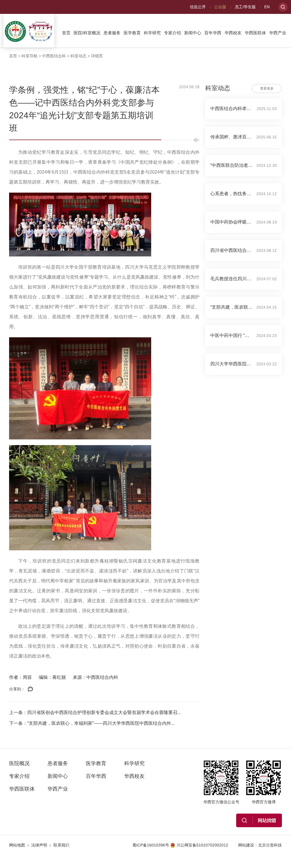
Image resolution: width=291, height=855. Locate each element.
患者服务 (111, 32)
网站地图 (17, 845)
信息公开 (198, 7)
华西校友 (233, 32)
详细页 (97, 56)
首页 (66, 32)
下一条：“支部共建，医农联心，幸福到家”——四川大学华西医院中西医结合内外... (91, 723)
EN (267, 7)
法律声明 (39, 845)
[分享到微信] (30, 689)
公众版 (220, 7)
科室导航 (30, 56)
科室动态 (78, 56)
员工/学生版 (245, 7)
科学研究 (152, 32)
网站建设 (246, 845)
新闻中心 (192, 32)
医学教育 (132, 32)
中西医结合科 (54, 56)
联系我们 (61, 845)
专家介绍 (172, 32)
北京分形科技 (270, 845)
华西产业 (277, 32)
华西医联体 (255, 32)
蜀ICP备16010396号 (150, 845)
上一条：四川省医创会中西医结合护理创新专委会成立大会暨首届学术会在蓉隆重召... (95, 712)
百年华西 (212, 32)
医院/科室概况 (87, 32)
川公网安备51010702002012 (202, 845)
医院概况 (19, 763)
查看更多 (267, 88)
